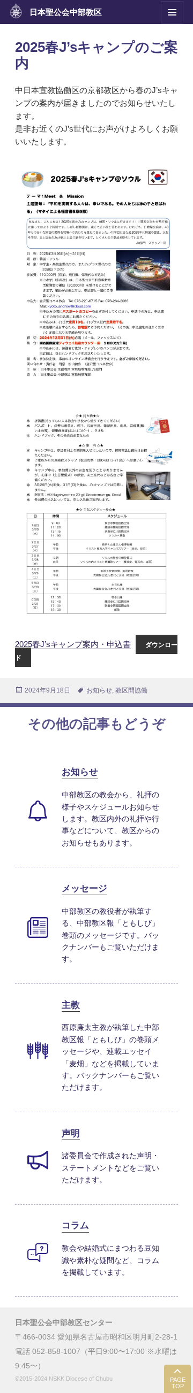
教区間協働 (131, 690)
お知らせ (99, 690)
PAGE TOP (177, 1383)
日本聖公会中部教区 (65, 12)
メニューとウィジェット (172, 23)
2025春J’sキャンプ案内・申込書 (73, 644)
